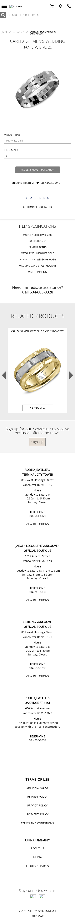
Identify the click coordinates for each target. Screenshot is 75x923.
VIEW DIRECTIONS (37, 524)
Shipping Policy (37, 787)
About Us (37, 848)
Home (4, 32)
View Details (37, 407)
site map (37, 916)
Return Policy (37, 796)
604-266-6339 (37, 740)
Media (37, 857)
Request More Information (37, 169)
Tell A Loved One (49, 183)
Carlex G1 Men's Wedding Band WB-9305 (43, 32)
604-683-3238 (37, 668)
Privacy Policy (37, 805)
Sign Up (37, 441)
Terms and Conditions (37, 823)
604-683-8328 (41, 292)
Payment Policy (37, 814)
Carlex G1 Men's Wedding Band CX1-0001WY (37, 331)
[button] (5, 6)
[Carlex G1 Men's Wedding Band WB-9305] (37, 89)
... (10, 31)
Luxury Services (37, 866)
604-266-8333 (37, 592)
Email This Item (24, 183)
